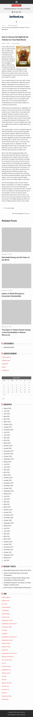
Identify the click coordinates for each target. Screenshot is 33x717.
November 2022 (8, 517)
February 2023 (8, 510)
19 (12, 389)
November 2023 (8, 485)
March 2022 (7, 539)
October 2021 (8, 552)
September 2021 (9, 555)
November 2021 (8, 549)
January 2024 (8, 480)
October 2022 (8, 520)
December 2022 (8, 515)
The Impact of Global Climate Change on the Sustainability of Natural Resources (16, 332)
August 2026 (7, 408)
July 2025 (7, 432)
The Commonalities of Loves (20, 213)
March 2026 (7, 422)
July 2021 (7, 560)
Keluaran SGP (5, 600)
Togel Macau (5, 370)
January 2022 (8, 544)
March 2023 (7, 507)
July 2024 (7, 464)
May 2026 (7, 416)
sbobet (4, 367)
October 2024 (8, 456)
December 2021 (8, 547)
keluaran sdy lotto (7, 696)
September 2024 (9, 459)
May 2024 (7, 470)
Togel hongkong (6, 357)
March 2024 (7, 475)
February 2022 (8, 541)
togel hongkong (6, 597)
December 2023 (8, 483)
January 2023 (8, 512)
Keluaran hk (5, 364)
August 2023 (7, 493)
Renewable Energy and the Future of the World (17, 570)
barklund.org (16, 16)
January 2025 (8, 448)
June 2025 (7, 435)
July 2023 (7, 496)
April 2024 (7, 472)
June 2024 (7, 467)
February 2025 (8, 445)
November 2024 (8, 453)
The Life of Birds (9, 208)
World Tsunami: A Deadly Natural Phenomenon (17, 587)
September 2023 (9, 491)
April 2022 (7, 536)
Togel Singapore (6, 607)
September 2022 (9, 523)
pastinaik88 (16, 43)
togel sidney (5, 699)
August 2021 (7, 557)
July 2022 (7, 528)
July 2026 (7, 411)
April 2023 (7, 504)
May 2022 (7, 533)
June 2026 (7, 413)
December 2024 (8, 451)
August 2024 (7, 462)
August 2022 (7, 525)
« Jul (3, 398)
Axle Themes (21, 714)
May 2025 (7, 438)
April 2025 (7, 440)
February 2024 (8, 477)
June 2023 (7, 499)
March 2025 (7, 443)
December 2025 (8, 430)
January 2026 (8, 427)
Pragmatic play (6, 360)
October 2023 (8, 488)
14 (20, 387)
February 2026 (8, 424)
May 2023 (7, 501)
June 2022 (7, 531)
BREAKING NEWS (9, 347)
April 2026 (7, 419)
